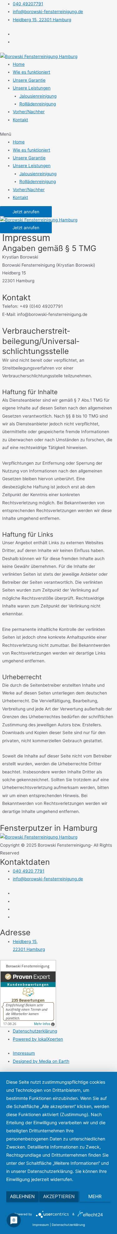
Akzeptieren (59, 1196)
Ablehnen (22, 1196)
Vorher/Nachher (29, 111)
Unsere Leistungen (32, 87)
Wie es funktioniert (31, 72)
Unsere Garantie (29, 80)
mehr (95, 1196)
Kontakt (20, 119)
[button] (58, 134)
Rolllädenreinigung (37, 103)
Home (19, 64)
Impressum (40, 1225)
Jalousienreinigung (37, 96)
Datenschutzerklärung (68, 1225)
